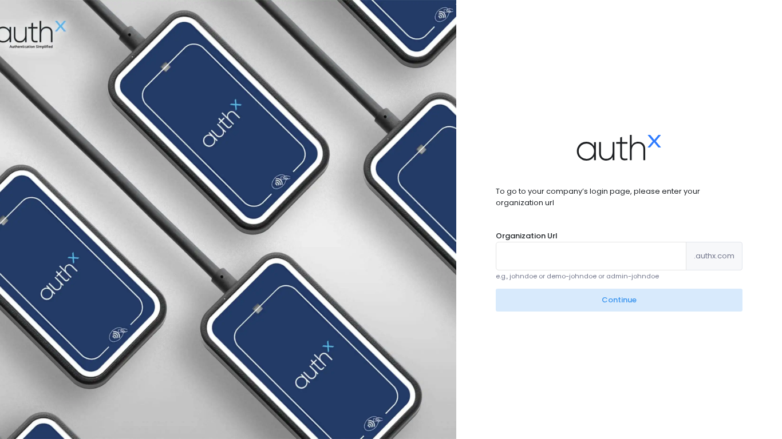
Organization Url (527, 235)
